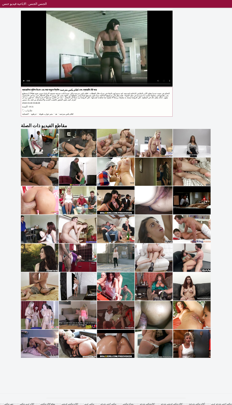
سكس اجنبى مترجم (108, 404)
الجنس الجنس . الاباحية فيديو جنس (24, 4)
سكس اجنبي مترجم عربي (221, 404)
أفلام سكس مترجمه (196, 404)
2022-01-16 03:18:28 (31, 103)
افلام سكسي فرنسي (70, 404)
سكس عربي (89, 404)
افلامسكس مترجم (147, 404)
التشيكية (25, 114)
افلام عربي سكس (26, 404)
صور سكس (9, 404)
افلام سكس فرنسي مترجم (171, 404)
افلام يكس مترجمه (66, 114)
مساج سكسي (128, 404)
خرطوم (34, 114)
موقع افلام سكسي (47, 404)
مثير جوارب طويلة (46, 114)
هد (56, 114)
